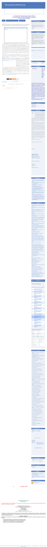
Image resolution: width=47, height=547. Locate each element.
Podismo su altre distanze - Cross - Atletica (38, 352)
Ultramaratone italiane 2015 (35, 385)
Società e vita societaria (35, 376)
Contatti (33, 28)
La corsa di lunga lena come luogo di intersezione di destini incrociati (37, 186)
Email (33, 460)
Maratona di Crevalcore (35, 262)
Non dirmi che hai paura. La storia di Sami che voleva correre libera (38, 182)
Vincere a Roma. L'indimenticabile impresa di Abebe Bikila (38, 190)
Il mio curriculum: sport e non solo (36, 139)
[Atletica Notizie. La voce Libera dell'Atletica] (35, 167)
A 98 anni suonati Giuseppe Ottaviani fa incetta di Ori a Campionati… (37, 320)
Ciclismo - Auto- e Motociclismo (36, 413)
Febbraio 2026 (33, 105)
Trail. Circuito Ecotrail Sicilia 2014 (36, 417)
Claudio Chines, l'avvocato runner (36, 231)
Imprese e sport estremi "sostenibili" (37, 374)
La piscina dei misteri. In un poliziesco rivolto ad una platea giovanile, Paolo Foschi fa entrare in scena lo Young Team (38, 189)
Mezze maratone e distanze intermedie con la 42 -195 (38, 356)
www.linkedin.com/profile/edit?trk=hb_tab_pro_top (25, 511)
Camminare (33, 371)
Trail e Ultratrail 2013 (35, 388)
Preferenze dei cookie (23, 546)
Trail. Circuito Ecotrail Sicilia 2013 (36, 420)
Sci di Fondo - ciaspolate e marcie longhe (37, 401)
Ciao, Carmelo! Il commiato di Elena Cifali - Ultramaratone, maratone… (38, 299)
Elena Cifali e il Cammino (35, 423)
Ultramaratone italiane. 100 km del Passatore (38, 383)
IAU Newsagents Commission (36, 410)
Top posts (22, 545)
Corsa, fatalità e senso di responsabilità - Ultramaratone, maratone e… (38, 302)
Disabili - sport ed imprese (35, 402)
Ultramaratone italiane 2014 (35, 395)
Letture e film (34, 367)
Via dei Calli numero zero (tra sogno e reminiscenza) (37, 184)
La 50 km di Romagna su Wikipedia (36, 244)
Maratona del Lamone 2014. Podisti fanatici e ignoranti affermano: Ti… (37, 296)
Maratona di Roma (34, 263)
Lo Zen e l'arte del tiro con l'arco (36, 257)
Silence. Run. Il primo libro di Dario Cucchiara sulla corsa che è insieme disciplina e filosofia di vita (38, 181)
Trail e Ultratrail (34, 360)
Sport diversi (34, 416)
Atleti (33, 361)
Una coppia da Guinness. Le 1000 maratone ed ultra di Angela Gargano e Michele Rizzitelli (38, 196)
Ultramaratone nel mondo (35, 391)
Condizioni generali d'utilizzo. (35, 545)
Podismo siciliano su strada (36, 363)
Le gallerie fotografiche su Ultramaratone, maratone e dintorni (37, 473)
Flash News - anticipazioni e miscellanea (37, 364)
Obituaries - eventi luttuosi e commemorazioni (38, 407)
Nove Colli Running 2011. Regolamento (37, 267)
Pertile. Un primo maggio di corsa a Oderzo (37, 268)
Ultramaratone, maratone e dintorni (9, 545)
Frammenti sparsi (22, 20)
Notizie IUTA (34, 404)
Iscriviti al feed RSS (36, 482)
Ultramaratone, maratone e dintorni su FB (12, 20)
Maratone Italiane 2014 (35, 377)
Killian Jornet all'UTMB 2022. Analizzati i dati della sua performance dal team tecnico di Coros (38, 193)
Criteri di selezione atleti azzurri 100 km (37, 235)
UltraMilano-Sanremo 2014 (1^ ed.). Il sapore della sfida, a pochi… (38, 309)
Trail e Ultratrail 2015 (35, 392)
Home (4, 20)
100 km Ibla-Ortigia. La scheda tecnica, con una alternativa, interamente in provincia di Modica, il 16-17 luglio (38, 205)
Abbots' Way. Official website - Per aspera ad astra (38, 477)
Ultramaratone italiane (35, 357)
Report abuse (29, 545)
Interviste (33, 424)
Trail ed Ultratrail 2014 (35, 382)
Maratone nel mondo (35, 394)
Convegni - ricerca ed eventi (36, 373)
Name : (33, 33)
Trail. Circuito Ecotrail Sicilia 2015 (36, 405)
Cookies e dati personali (43, 545)
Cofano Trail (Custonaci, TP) (35, 232)
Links (32, 256)
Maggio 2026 (33, 104)
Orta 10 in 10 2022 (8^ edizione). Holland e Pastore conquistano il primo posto (38, 195)
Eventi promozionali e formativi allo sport (37, 398)
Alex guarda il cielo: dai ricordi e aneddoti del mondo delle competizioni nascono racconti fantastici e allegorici (37, 220)
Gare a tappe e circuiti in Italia (36, 370)
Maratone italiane (34, 354)
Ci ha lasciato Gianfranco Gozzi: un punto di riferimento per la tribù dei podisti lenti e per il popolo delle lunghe (38, 199)
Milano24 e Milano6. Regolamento (36, 266)
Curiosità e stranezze (35, 414)
